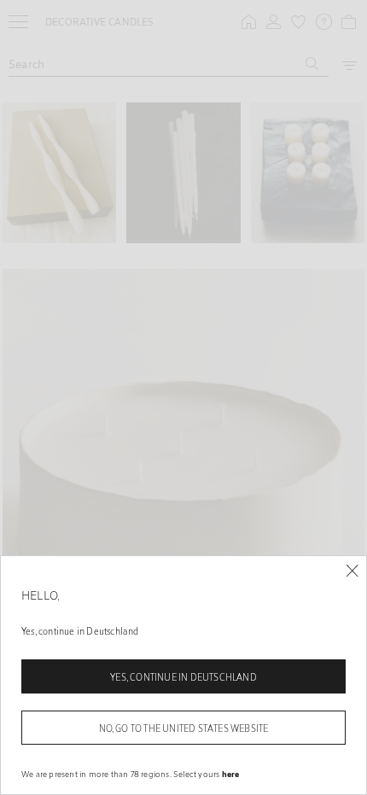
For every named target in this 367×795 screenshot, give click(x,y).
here (231, 774)
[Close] (352, 571)
